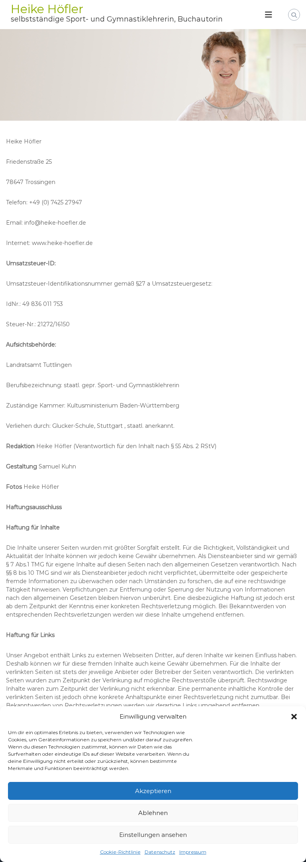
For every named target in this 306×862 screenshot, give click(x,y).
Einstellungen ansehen (153, 834)
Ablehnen (153, 813)
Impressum (192, 852)
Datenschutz (160, 852)
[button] (294, 717)
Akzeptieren (153, 791)
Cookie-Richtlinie (120, 852)
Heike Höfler (47, 9)
